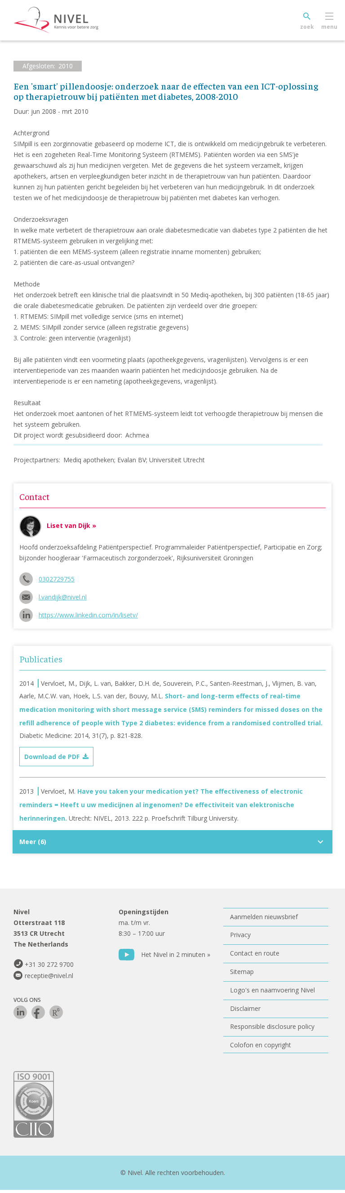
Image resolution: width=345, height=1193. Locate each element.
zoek (307, 27)
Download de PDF (52, 756)
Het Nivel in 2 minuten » (175, 954)
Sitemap (242, 971)
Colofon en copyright (260, 1045)
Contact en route (254, 953)
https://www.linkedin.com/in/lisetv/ (88, 615)
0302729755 (57, 579)
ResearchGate (56, 1012)
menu (329, 27)
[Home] (69, 20)
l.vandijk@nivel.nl (63, 597)
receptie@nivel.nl (49, 975)
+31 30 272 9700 (49, 964)
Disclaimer (245, 1008)
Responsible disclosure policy (272, 1026)
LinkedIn (20, 1012)
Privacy (240, 934)
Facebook (38, 1012)
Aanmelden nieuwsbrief (264, 916)
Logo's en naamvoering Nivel (272, 990)
